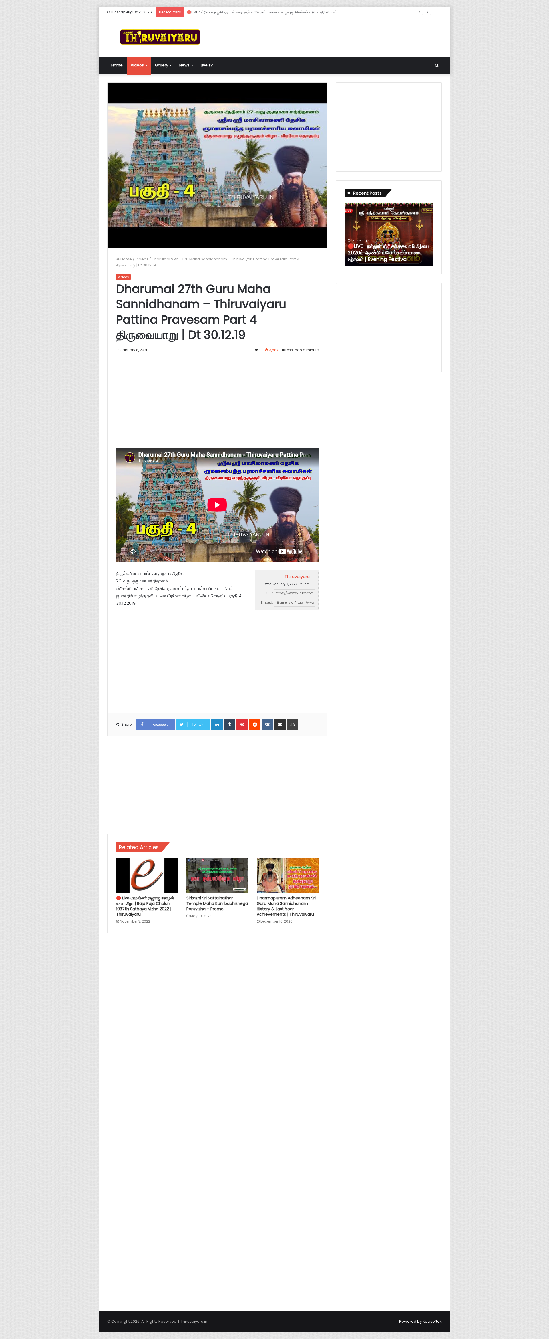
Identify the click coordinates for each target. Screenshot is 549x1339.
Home (117, 65)
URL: (269, 593)
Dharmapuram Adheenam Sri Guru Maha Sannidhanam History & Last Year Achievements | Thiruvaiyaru (286, 906)
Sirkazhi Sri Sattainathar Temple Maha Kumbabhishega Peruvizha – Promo (217, 903)
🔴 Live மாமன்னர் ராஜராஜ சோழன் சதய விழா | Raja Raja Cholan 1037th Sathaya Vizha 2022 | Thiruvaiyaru (145, 906)
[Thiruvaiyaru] (160, 37)
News (184, 65)
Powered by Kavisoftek (420, 1321)
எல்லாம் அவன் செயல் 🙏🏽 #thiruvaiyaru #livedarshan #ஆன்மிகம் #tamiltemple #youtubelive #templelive (280, 12)
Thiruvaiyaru (297, 576)
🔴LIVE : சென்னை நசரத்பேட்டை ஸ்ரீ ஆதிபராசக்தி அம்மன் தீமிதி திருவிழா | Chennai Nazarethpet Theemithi (389, 252)
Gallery (161, 65)
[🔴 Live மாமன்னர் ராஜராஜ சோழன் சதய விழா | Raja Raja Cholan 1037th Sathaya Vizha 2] (147, 875)
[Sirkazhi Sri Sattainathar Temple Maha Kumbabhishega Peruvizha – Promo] (217, 875)
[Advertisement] (332, 36)
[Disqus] (217, 1019)
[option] (389, 234)
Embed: (267, 602)
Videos (137, 65)
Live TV (207, 65)
